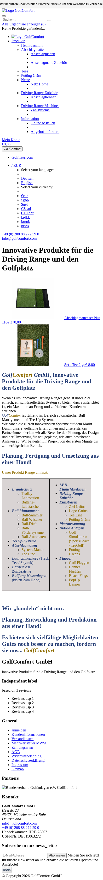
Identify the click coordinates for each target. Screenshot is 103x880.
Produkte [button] (18, 41)
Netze (25, 80)
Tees (24, 71)
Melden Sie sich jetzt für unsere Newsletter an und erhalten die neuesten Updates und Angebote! (50, 859)
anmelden (18, 730)
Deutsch (27, 178)
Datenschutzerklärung (28, 760)
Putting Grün (31, 75)
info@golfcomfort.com (19, 238)
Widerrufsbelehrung (26, 756)
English (27, 183)
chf (27, 213)
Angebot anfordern (45, 132)
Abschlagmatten (33, 50)
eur (24, 196)
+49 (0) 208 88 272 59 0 (20, 234)
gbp (25, 200)
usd (24, 204)
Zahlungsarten (22, 747)
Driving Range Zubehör (39, 93)
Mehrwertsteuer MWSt (28, 743)
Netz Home (39, 84)
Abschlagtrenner (43, 97)
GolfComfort (12, 149)
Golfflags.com (22, 157)
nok (25, 222)
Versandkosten (22, 739)
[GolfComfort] (18, 10)
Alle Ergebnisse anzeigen (24, 24)
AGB (15, 752)
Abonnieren (57, 855)
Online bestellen (43, 123)
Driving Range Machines (40, 106)
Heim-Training (32, 45)
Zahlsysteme (40, 110)
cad (26, 209)
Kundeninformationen (28, 734)
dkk (25, 217)
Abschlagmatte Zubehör (49, 62)
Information (30, 119)
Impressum (19, 765)
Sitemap (17, 769)
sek (25, 226)
